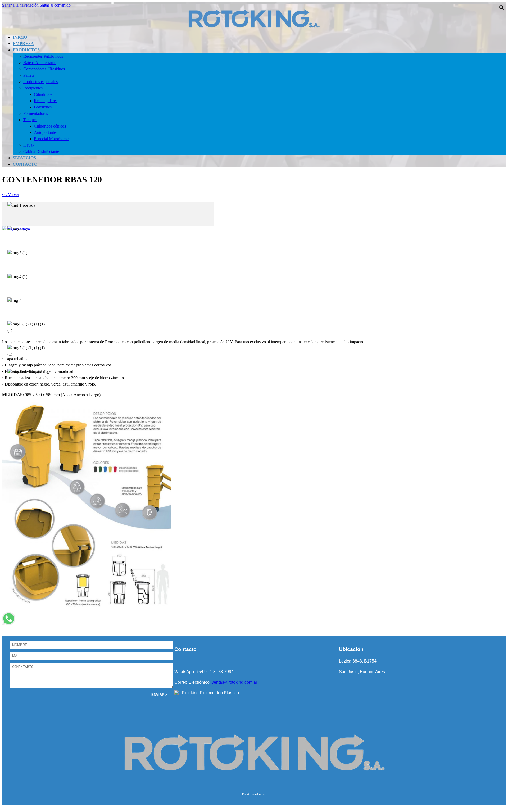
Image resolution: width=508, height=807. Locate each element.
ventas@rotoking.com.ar (234, 682)
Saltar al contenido (55, 5)
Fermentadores (35, 113)
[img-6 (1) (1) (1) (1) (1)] (28, 327)
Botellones (43, 107)
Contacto (25, 164)
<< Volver (10, 194)
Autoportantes (45, 132)
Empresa (23, 43)
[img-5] (14, 300)
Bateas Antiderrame (39, 62)
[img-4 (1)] (17, 277)
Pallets (28, 75)
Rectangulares (45, 100)
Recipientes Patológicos (43, 56)
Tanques (30, 119)
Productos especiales (40, 81)
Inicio (20, 37)
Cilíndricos (43, 94)
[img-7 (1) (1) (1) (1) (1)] (28, 351)
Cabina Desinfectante (41, 151)
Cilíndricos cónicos (50, 126)
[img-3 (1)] (17, 253)
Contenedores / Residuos (44, 69)
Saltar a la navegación (20, 5)
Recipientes (33, 88)
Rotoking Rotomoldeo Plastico (210, 693)
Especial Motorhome (51, 139)
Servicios (24, 158)
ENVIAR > (159, 695)
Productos (26, 50)
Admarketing (256, 794)
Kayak (28, 145)
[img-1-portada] (21, 205)
